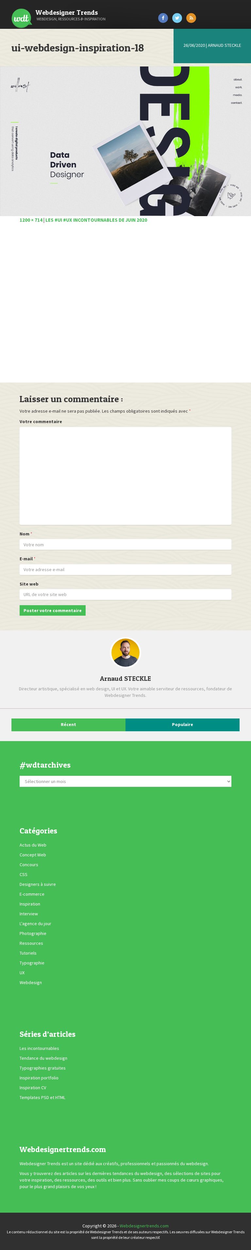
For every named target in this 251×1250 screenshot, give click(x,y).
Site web (29, 584)
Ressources (31, 943)
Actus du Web (33, 845)
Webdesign (31, 982)
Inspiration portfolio (39, 1078)
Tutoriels (28, 953)
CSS (23, 874)
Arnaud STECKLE (224, 45)
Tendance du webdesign (43, 1058)
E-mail (26, 559)
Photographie (33, 933)
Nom (24, 534)
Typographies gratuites (43, 1068)
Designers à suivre (38, 884)
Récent (68, 724)
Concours (29, 865)
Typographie (32, 963)
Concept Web (33, 855)
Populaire (182, 724)
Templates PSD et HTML (42, 1098)
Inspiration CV (33, 1088)
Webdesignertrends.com (144, 1226)
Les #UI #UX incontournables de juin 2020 (96, 220)
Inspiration (30, 904)
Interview (29, 914)
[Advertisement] (125, 306)
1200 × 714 (31, 220)
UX (22, 973)
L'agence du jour (35, 923)
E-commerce (32, 894)
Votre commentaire (41, 421)
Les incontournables (39, 1049)
